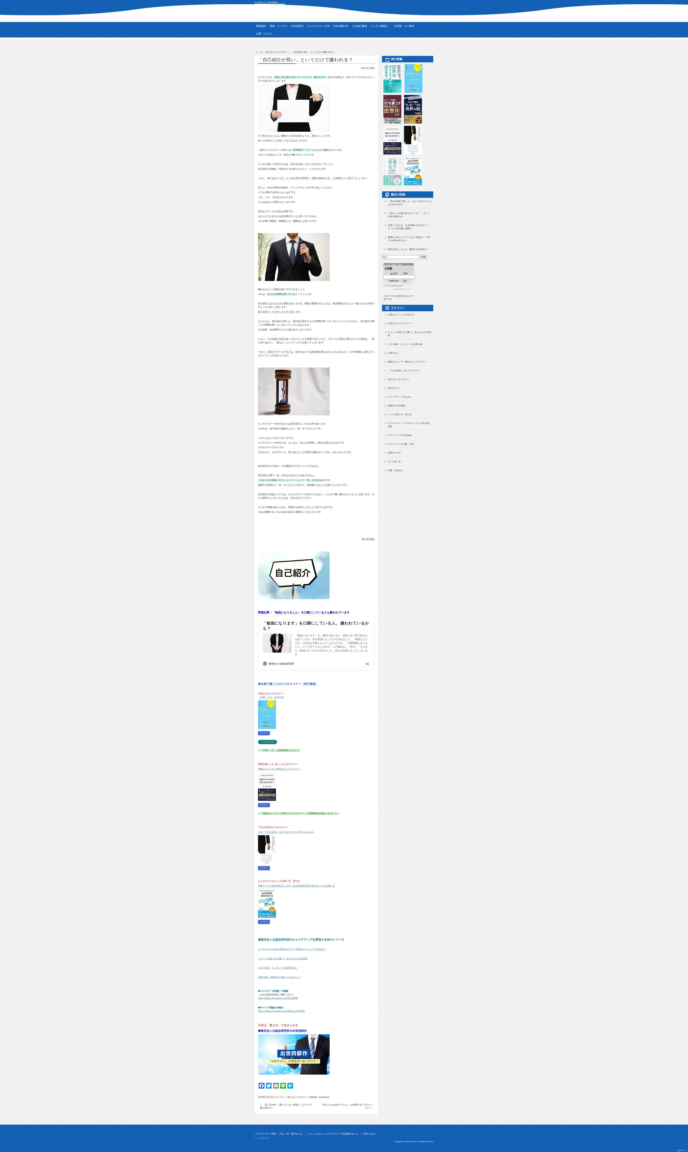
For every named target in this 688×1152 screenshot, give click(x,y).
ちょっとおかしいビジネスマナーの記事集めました (333, 1133)
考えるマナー (394, 388)
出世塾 (388, 268)
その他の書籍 (359, 26)
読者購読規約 (393, 281)
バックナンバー (395, 286)
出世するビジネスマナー (400, 323)
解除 (405, 273)
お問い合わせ (369, 1133)
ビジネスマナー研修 (266, 1133)
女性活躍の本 (340, 26)
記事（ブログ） (265, 33)
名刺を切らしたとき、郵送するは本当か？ (408, 249)
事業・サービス (278, 26)
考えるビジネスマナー (298, 1097)
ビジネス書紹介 (379, 26)
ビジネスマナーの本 (318, 26)
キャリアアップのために (400, 397)
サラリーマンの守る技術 (400, 435)
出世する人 (393, 353)
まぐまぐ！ (408, 289)
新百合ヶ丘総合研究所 (344, 7)
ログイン (681, 1150)
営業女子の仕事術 (396, 405)
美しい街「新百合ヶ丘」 (292, 1133)
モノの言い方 (394, 461)
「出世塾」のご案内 (403, 26)
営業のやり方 (394, 453)
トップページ (262, 1138)
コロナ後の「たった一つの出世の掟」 (406, 344)
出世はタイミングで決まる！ (402, 314)
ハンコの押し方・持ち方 (400, 414)
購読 (395, 273)
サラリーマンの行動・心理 (401, 444)
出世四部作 (297, 26)
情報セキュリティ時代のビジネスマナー (407, 362)
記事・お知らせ (395, 470)
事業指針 (261, 26)
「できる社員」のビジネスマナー (404, 370)
